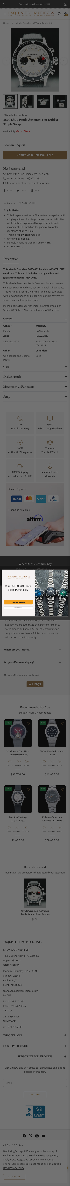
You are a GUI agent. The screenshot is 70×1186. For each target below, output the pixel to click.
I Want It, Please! (18, 602)
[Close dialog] (66, 571)
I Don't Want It (18, 607)
